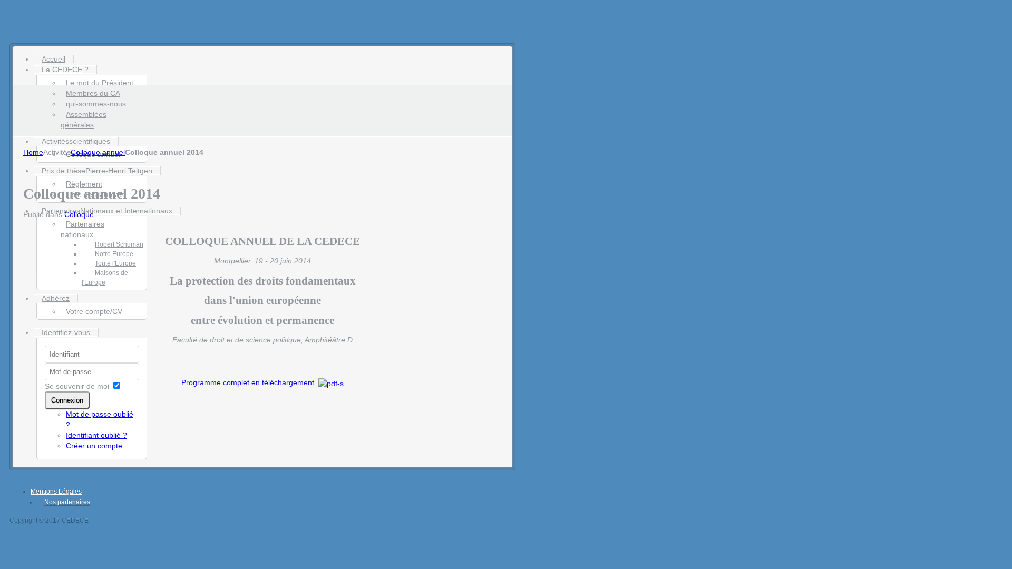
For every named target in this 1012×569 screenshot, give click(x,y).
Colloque (79, 214)
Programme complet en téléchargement (247, 382)
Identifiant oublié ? (96, 435)
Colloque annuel (98, 152)
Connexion (67, 400)
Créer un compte (94, 446)
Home (33, 152)
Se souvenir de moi (77, 386)
